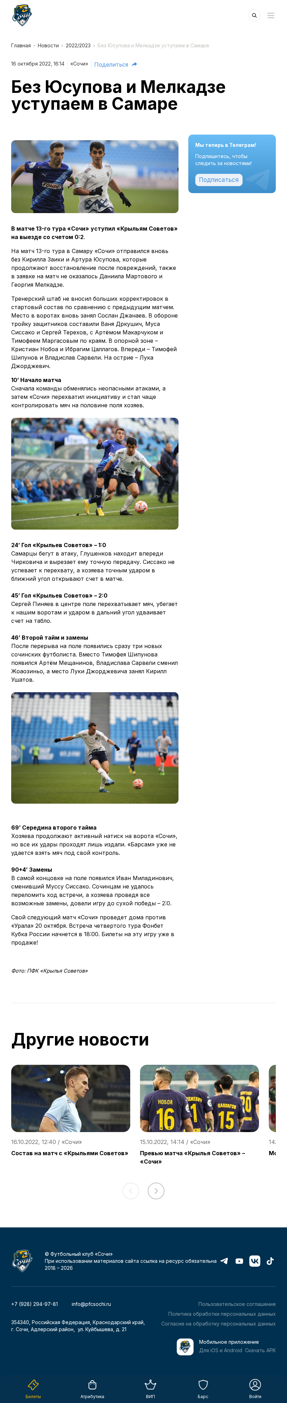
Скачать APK (260, 1350)
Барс (203, 1396)
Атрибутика (92, 1396)
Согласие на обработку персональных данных (218, 1324)
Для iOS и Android (220, 1350)
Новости (48, 45)
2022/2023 (78, 45)
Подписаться (219, 179)
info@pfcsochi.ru (91, 1304)
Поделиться (111, 64)
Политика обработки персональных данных (222, 1314)
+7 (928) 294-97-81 (34, 1304)
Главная (21, 45)
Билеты (33, 1396)
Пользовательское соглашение (237, 1304)
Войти (255, 1396)
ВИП (150, 1396)
